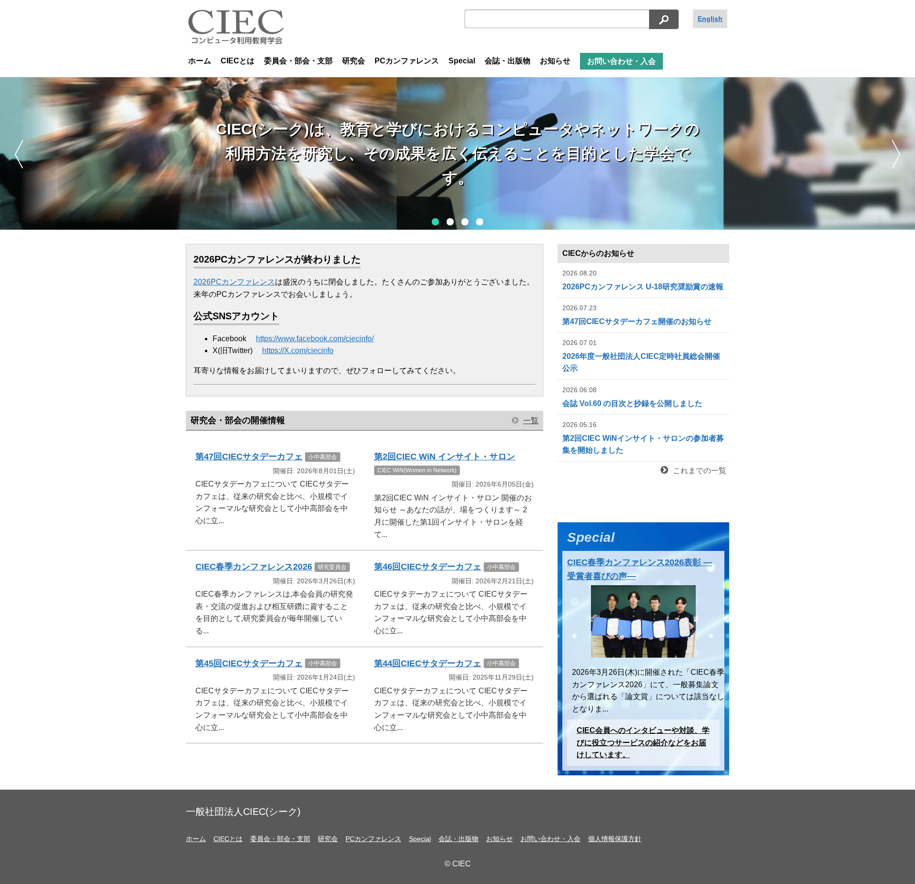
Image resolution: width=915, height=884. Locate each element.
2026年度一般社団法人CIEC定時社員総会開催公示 (641, 355)
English (710, 18)
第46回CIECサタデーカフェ (427, 566)
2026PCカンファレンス (234, 282)
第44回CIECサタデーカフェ (427, 663)
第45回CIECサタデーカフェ (249, 663)
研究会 (353, 61)
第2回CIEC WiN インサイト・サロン (444, 456)
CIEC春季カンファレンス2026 (253, 566)
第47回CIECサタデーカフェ (249, 456)
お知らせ (555, 61)
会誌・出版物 (507, 61)
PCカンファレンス (407, 61)
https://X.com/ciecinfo (298, 350)
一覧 (531, 421)
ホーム (199, 61)
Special (461, 61)
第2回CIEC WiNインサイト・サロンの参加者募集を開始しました (643, 437)
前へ (18, 154)
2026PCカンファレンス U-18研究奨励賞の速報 (642, 280)
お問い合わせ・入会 (621, 61)
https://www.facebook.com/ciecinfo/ (315, 339)
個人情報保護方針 (614, 839)
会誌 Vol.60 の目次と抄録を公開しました (632, 396)
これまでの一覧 (699, 471)
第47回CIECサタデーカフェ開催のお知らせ (637, 314)
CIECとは (237, 61)
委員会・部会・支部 (298, 61)
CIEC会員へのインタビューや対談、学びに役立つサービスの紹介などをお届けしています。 (643, 742)
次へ (896, 154)
